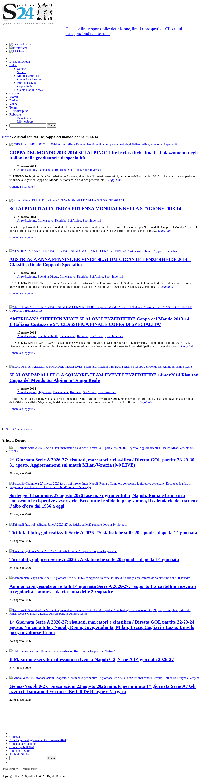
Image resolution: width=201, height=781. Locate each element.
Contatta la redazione (22, 743)
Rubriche (15, 114)
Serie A (21, 68)
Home (6, 137)
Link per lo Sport (20, 750)
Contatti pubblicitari (21, 747)
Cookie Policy (30, 768)
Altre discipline (18, 111)
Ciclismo (14, 93)
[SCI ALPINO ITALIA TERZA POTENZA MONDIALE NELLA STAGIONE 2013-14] (66, 200)
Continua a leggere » (22, 186)
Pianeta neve (25, 118)
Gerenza (14, 736)
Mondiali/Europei (28, 75)
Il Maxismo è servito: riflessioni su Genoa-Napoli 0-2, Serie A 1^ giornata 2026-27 (91, 659)
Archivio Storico (19, 754)
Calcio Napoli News (30, 89)
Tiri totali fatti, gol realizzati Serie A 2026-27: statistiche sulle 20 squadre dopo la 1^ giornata (103, 532)
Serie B (21, 72)
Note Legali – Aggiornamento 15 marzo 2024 (37, 740)
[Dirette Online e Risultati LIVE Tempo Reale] (28, 24)
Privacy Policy (10, 768)
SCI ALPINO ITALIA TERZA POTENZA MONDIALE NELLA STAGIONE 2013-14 (95, 208)
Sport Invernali (92, 169)
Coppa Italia (24, 86)
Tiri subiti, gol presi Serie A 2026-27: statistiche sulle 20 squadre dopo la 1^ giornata (94, 559)
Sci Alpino (74, 169)
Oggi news (44, 392)
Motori (13, 97)
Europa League (26, 82)
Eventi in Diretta (19, 61)
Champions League (29, 79)
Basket (13, 100)
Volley (13, 104)
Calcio (13, 65)
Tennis (13, 107)
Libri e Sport (25, 121)
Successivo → (24, 429)
